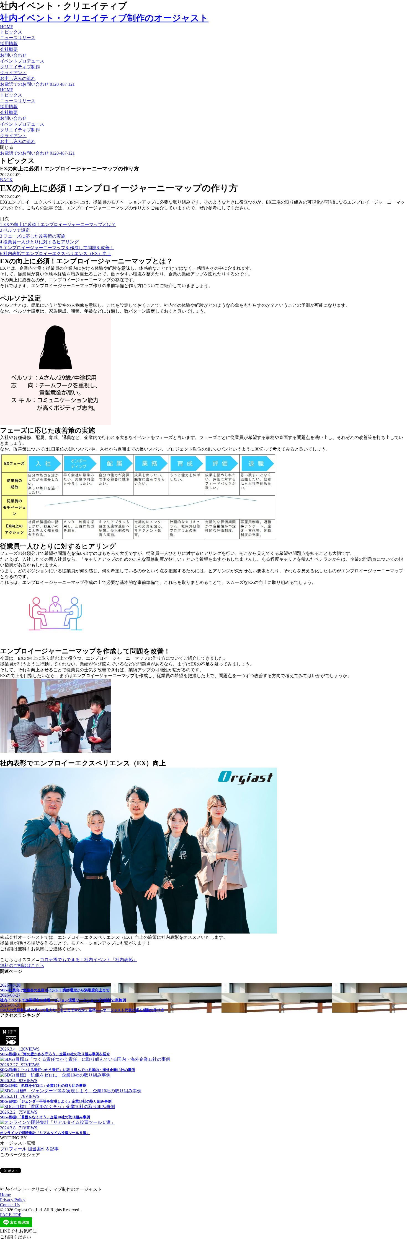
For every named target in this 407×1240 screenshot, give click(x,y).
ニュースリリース (17, 37)
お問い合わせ (13, 55)
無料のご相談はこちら (22, 965)
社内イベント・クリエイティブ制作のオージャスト (104, 18)
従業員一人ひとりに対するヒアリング (39, 242)
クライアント (13, 72)
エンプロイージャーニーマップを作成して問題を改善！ (57, 247)
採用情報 (9, 43)
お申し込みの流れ (17, 78)
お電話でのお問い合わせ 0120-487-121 (37, 84)
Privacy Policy (12, 1199)
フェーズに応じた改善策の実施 (32, 236)
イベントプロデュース (22, 61)
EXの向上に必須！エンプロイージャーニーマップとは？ (58, 224)
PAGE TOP (10, 1214)
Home (5, 1194)
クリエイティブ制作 (20, 66)
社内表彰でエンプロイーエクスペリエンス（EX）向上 (55, 253)
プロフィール (13, 1149)
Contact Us (10, 1204)
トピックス (11, 32)
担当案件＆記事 (43, 1149)
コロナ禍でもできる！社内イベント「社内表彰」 (88, 959)
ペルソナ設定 (15, 230)
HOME (6, 26)
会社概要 (9, 49)
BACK (6, 179)
